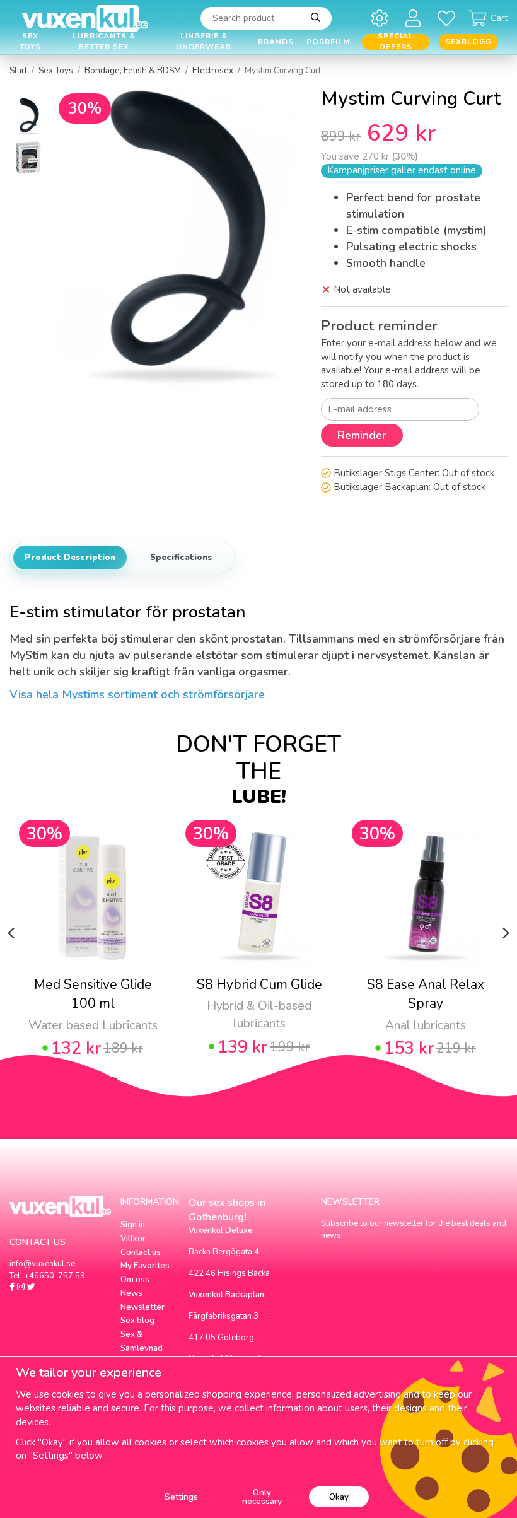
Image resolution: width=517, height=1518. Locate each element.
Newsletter (142, 1307)
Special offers (396, 42)
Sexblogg (468, 42)
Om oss (134, 1279)
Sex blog (137, 1320)
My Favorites (145, 1265)
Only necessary (262, 1496)
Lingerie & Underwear (203, 42)
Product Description (70, 557)
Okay (339, 1497)
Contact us (140, 1252)
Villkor (133, 1238)
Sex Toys (30, 42)
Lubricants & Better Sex (104, 42)
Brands (276, 42)
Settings (181, 1497)
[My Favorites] (449, 18)
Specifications (181, 557)
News (131, 1293)
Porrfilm (328, 42)
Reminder (361, 435)
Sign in (132, 1224)
